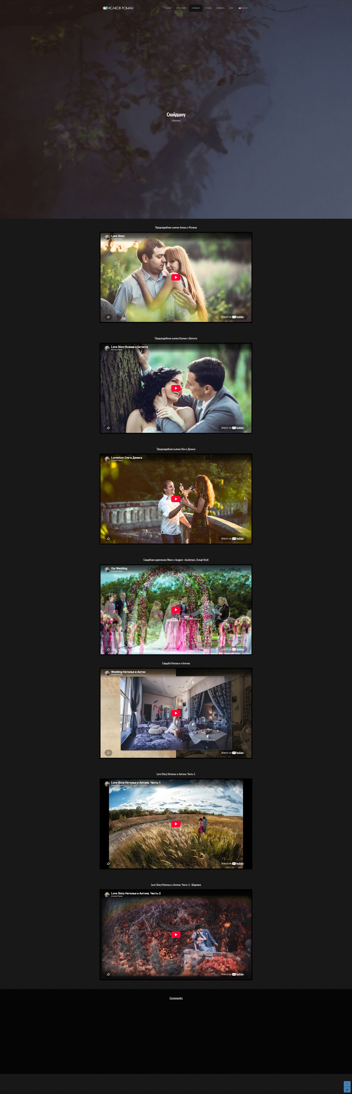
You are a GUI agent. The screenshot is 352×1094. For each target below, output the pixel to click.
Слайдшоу (196, 8)
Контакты (220, 8)
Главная (168, 8)
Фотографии (181, 8)
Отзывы (208, 8)
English (244, 8)
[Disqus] (176, 1039)
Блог (232, 8)
